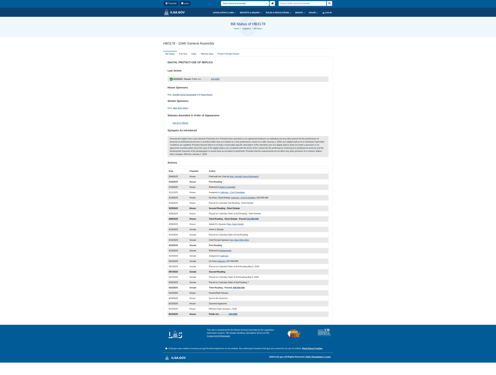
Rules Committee (227, 187)
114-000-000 (253, 219)
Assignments (225, 251)
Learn (328, 357)
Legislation (246, 28)
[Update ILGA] (272, 3)
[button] (222, 12)
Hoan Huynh (206, 95)
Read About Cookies (312, 348)
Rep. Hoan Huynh (235, 224)
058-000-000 (239, 288)
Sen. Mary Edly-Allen (239, 240)
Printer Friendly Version (228, 54)
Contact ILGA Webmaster (218, 336)
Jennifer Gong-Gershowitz (184, 95)
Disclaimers (317, 357)
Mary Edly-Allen (180, 108)
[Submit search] (329, 3)
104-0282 (215, 79)
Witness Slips (207, 54)
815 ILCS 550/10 (180, 123)
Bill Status (170, 54)
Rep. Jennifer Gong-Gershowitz (244, 176)
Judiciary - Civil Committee (232, 192)
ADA (308, 357)
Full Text (183, 54)
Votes (193, 54)
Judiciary (224, 256)
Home (236, 28)
